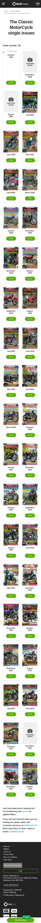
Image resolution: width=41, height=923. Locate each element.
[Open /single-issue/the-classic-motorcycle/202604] (11, 179)
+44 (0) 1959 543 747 (10, 885)
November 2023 (11, 629)
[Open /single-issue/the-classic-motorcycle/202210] (30, 773)
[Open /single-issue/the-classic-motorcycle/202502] (30, 414)
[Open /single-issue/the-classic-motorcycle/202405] (11, 575)
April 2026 (11, 193)
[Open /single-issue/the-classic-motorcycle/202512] (30, 217)
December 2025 (29, 232)
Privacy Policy (8, 854)
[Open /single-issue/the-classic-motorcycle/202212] (30, 733)
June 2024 (30, 548)
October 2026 (11, 56)
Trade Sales (7, 860)
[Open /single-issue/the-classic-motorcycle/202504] (30, 376)
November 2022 (11, 788)
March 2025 (11, 427)
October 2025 (29, 272)
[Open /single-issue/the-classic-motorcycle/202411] (30, 454)
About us (6, 846)
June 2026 (11, 155)
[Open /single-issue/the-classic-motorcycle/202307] (11, 695)
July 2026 (30, 115)
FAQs (20, 871)
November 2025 (11, 272)
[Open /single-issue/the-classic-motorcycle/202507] (11, 338)
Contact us (7, 852)
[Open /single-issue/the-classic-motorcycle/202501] (11, 454)
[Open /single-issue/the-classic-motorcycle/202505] (11, 376)
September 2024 (30, 509)
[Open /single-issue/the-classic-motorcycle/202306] (30, 695)
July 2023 (11, 708)
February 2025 (30, 428)
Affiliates (6, 849)
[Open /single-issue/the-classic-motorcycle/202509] (11, 298)
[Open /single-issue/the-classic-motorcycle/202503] (11, 414)
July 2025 (11, 351)
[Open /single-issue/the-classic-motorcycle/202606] (11, 141)
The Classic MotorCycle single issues (17, 13)
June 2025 (30, 351)
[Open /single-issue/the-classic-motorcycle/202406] (30, 535)
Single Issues (15, 11)
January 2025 (11, 468)
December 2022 (29, 747)
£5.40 (11, 238)
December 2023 (29, 589)
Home (6, 11)
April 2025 (30, 389)
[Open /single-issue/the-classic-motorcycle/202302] (11, 733)
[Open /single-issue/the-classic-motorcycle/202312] (30, 575)
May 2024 (11, 588)
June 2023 (30, 708)
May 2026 (30, 155)
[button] (38, 3)
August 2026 (11, 116)
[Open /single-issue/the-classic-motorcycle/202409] (30, 494)
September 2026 (30, 76)
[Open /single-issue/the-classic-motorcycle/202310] (30, 615)
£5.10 (30, 596)
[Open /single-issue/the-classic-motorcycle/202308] (30, 655)
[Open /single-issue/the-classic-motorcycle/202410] (11, 494)
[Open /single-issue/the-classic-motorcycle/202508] (30, 298)
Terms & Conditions (10, 857)
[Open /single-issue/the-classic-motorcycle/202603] (30, 179)
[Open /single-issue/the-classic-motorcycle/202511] (11, 258)
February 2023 (11, 748)
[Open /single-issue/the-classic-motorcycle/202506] (30, 338)
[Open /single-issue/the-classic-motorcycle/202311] (11, 615)
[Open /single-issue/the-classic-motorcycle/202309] (11, 655)
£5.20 (30, 435)
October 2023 (29, 629)
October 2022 (29, 788)
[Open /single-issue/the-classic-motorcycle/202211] (11, 773)
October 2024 (11, 509)
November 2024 (29, 468)
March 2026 (30, 193)
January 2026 (11, 232)
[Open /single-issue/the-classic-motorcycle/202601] (11, 217)
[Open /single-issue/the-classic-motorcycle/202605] (30, 141)
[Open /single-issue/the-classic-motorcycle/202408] (11, 535)
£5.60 (11, 82)
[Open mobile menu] (3, 4)
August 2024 (11, 549)
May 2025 (11, 389)
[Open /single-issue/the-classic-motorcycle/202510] (30, 258)
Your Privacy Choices (12, 865)
